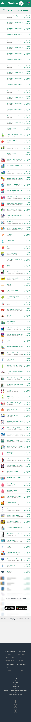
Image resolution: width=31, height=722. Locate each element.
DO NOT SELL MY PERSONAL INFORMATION (15, 690)
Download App (9, 660)
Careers (9, 668)
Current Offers (9, 657)
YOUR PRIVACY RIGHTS (15, 695)
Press (9, 670)
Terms (15, 678)
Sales (21, 670)
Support (21, 660)
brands (19, 618)
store (21, 620)
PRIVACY (15, 682)
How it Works (21, 655)
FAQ (21, 657)
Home (2, 3)
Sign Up (9, 655)
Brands (22, 668)
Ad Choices (15, 686)
